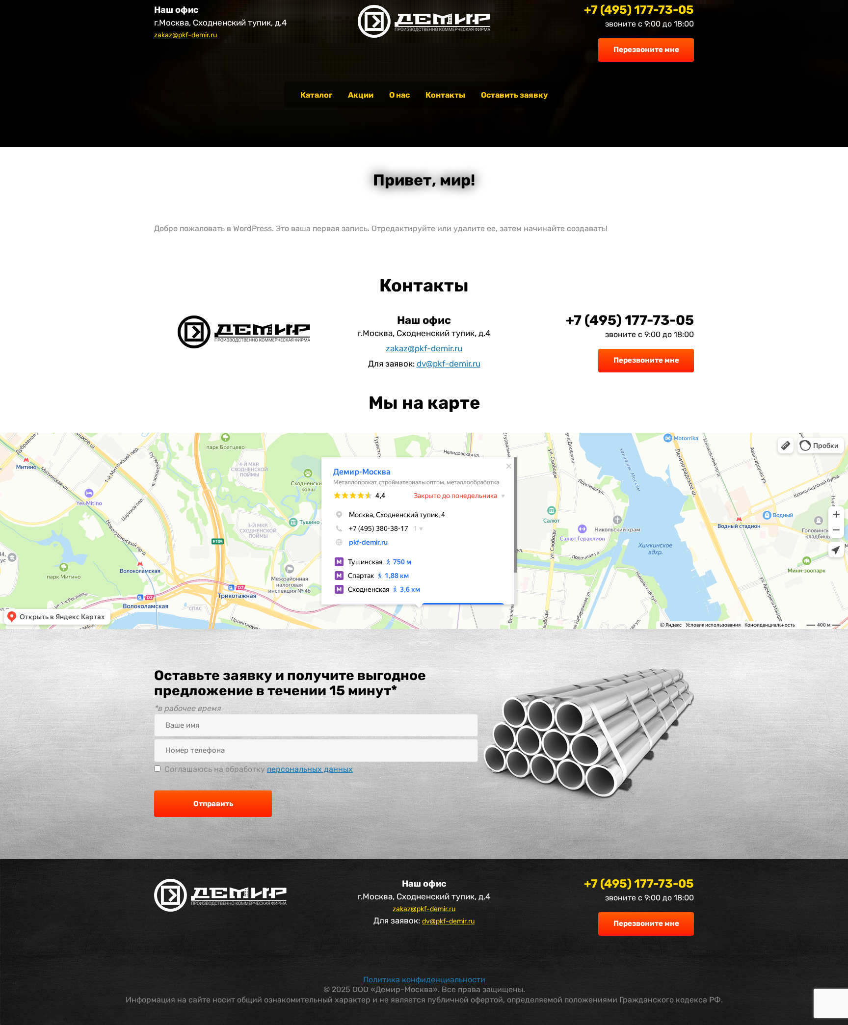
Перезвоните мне (646, 49)
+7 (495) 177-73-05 (639, 10)
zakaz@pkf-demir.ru (185, 35)
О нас (399, 95)
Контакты (445, 95)
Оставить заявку (514, 95)
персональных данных (310, 769)
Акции (360, 95)
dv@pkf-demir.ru (448, 363)
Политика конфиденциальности (424, 979)
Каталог (316, 95)
